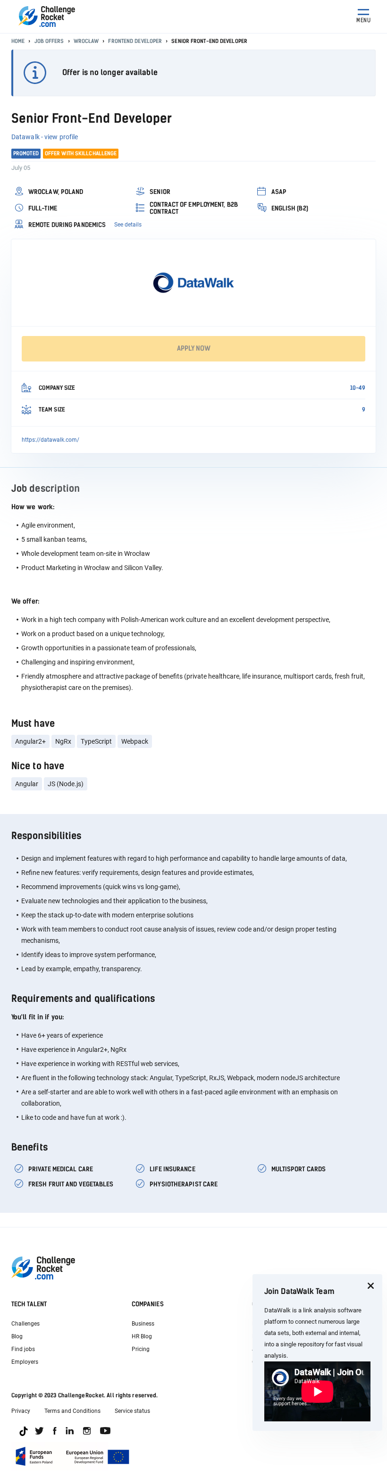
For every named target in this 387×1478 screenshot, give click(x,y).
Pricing (141, 1349)
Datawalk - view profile (44, 137)
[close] (370, 1286)
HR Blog (142, 1336)
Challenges (25, 1323)
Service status (132, 1411)
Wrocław (86, 41)
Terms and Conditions (72, 1411)
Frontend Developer (135, 41)
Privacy (20, 1411)
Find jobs (23, 1349)
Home (18, 41)
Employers (24, 1362)
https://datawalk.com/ (50, 440)
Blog (17, 1336)
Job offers (49, 41)
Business (143, 1323)
